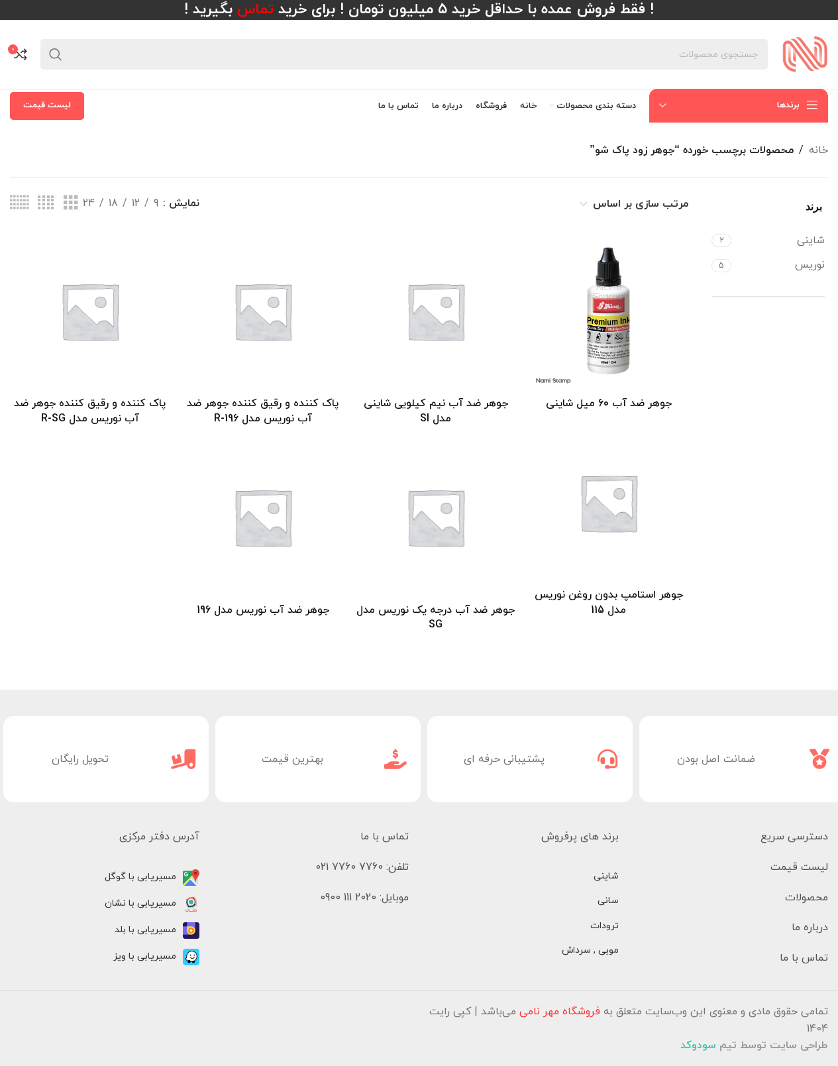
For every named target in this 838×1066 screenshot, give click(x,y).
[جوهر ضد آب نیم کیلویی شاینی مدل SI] (435, 311)
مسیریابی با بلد (145, 930)
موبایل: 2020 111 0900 (364, 897)
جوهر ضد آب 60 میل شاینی (609, 403)
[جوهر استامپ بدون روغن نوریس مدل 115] (608, 502)
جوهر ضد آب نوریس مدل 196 (263, 610)
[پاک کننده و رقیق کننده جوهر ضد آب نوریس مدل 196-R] (262, 311)
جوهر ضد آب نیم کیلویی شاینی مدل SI (436, 410)
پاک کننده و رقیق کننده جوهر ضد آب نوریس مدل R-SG (90, 410)
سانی (608, 900)
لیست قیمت (47, 105)
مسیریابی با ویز (144, 956)
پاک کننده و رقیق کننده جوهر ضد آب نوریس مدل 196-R (263, 410)
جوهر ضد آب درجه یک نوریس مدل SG (435, 617)
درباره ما (810, 927)
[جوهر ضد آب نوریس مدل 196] (262, 517)
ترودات (604, 926)
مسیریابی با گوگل (140, 877)
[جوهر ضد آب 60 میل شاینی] (608, 311)
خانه (818, 150)
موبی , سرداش (590, 950)
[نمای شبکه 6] (19, 203)
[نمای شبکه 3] (71, 203)
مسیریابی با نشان (140, 903)
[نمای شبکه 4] (46, 203)
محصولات (806, 897)
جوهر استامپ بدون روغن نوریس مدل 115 (609, 602)
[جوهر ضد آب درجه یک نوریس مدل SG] (435, 517)
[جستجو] (55, 54)
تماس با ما (804, 958)
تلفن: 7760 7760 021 (362, 867)
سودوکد (698, 1045)
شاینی (606, 876)
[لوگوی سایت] (804, 53)
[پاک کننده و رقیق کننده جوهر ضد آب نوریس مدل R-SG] (90, 311)
